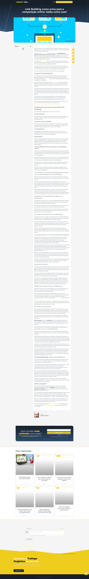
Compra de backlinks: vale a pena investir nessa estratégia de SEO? (25, 511)
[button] (30, 46)
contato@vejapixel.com (49, 405)
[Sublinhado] (33, 535)
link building (44, 61)
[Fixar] (35, 535)
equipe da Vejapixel (54, 403)
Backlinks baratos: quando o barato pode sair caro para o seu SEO (44, 511)
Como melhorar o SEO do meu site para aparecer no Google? (44, 479)
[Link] (42, 535)
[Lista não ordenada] (37, 535)
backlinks (47, 78)
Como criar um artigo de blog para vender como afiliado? (64, 479)
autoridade (55, 82)
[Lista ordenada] (36, 535)
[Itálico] (32, 535)
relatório (45, 53)
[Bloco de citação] (39, 535)
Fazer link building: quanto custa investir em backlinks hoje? (64, 508)
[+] (44, 535)
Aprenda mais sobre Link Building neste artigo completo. (46, 104)
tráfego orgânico (38, 299)
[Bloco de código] (40, 535)
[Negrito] (30, 535)
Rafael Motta (44, 415)
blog (25, 2)
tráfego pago (58, 297)
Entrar (62, 528)
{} (43, 535)
